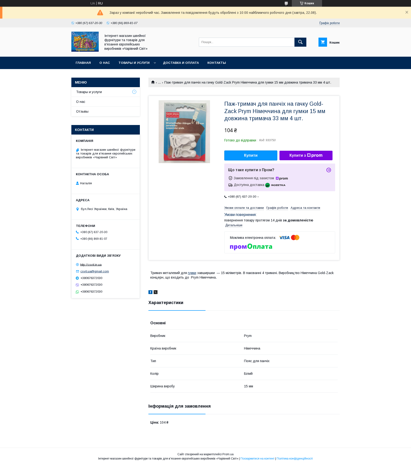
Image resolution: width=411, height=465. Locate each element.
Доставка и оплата (181, 63)
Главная (83, 63)
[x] (155, 293)
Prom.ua (228, 454)
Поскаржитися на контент (257, 458)
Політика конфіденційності (295, 458)
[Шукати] (300, 42)
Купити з (297, 155)
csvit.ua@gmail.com (94, 271)
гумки (192, 273)
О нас (104, 63)
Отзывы (82, 111)
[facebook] (150, 293)
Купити (251, 155)
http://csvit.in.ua (91, 264)
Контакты (216, 63)
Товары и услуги (134, 63)
